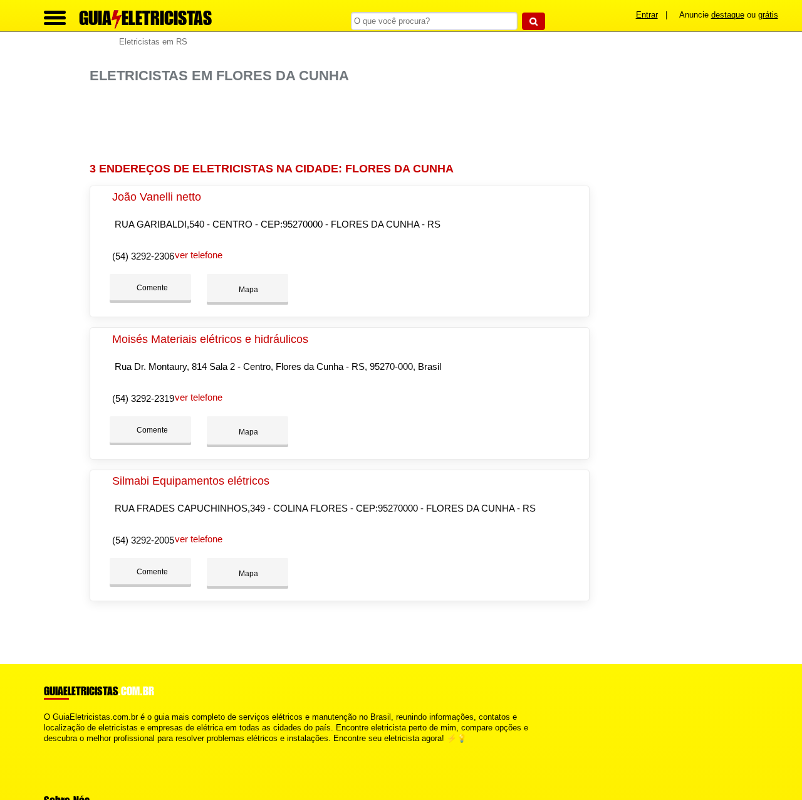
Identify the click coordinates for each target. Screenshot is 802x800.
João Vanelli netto (156, 197)
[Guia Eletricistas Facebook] (46, 749)
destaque (727, 14)
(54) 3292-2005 (143, 540)
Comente (151, 287)
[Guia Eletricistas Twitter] (52, 749)
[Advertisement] (343, 123)
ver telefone (198, 255)
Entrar (647, 14)
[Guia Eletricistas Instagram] (58, 749)
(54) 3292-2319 (143, 398)
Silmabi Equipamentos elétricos (190, 481)
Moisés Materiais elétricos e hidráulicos (210, 339)
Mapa (247, 289)
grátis (768, 14)
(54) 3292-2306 (143, 256)
